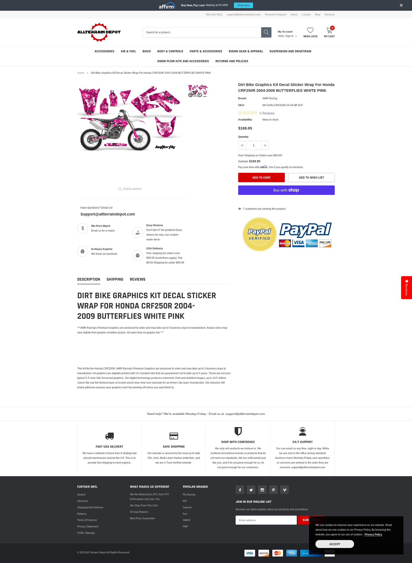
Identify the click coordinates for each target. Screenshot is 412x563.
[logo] (99, 32)
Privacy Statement (87, 526)
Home (80, 72)
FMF (185, 526)
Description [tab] (88, 279)
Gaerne (187, 507)
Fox (185, 513)
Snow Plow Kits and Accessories (183, 61)
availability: (245, 119)
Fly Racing (189, 494)
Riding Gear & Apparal (246, 51)
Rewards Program (275, 14)
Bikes (146, 51)
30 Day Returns (139, 511)
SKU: (241, 105)
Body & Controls (170, 51)
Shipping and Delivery (90, 507)
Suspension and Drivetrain (290, 51)
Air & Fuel (128, 51)
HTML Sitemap (86, 532)
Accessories (104, 51)
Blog (317, 14)
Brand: (242, 98)
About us (82, 501)
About (294, 14)
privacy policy (373, 534)
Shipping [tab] (115, 279)
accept (334, 544)
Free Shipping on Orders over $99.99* (260, 155)
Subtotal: (243, 161)
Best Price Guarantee (142, 518)
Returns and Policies (231, 61)
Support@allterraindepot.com (107, 214)
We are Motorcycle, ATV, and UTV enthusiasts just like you (149, 497)
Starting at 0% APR (215, 5)
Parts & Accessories (206, 51)
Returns (81, 513)
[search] (266, 32)
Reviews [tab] (137, 279)
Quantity (243, 136)
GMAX (186, 520)
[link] (198, 90)
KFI (185, 501)
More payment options (286, 200)
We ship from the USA (144, 505)
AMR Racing (269, 98)
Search (81, 494)
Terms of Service (87, 520)
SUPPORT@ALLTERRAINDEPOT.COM (244, 14)
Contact (306, 14)
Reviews (330, 14)
